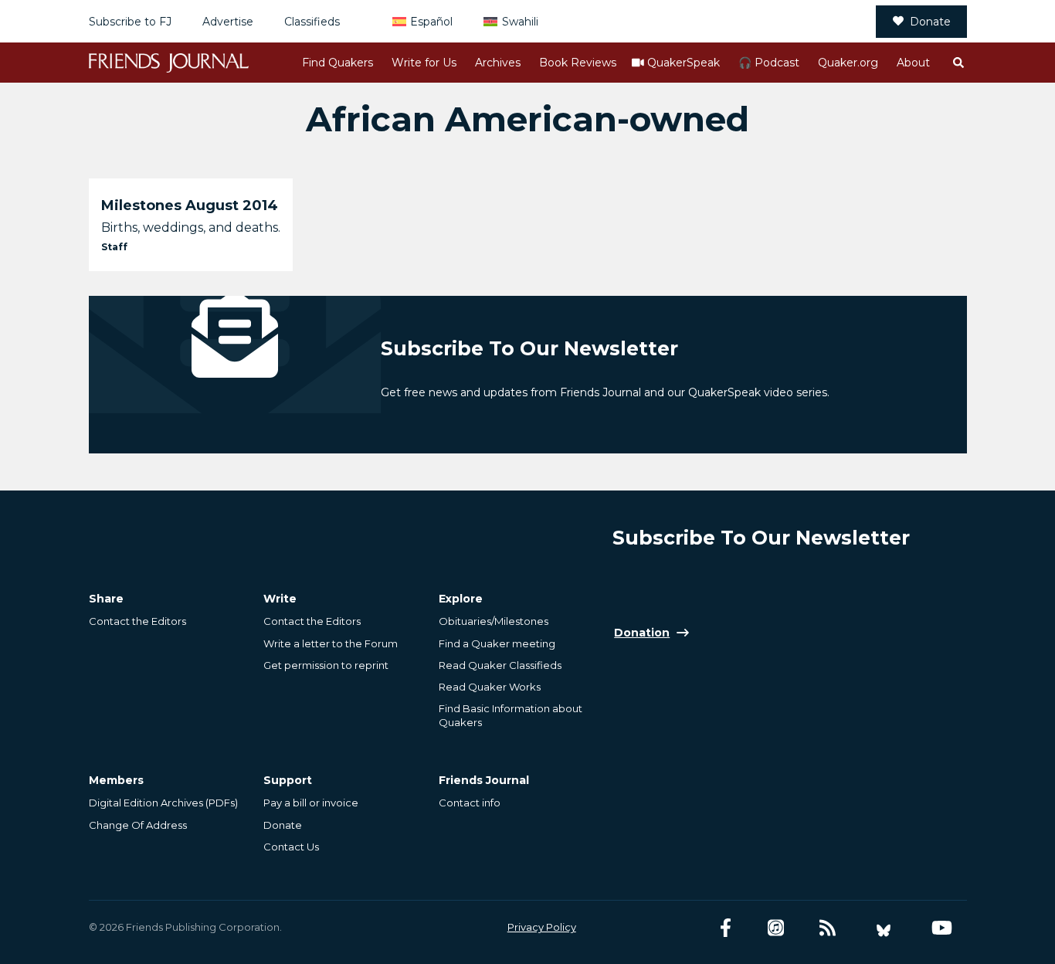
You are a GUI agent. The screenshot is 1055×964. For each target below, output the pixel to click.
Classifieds (312, 21)
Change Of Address (138, 825)
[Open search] (957, 62)
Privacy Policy (541, 927)
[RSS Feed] (827, 928)
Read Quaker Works (490, 687)
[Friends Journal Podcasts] (776, 928)
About (913, 62)
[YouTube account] (941, 928)
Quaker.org (848, 62)
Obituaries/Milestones (493, 621)
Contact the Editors (137, 621)
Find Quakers (337, 62)
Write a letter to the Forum (330, 643)
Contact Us (291, 846)
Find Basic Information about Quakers (510, 715)
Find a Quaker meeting (497, 643)
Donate (930, 22)
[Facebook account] (725, 928)
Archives (498, 62)
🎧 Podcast (768, 62)
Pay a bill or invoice (310, 802)
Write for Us (424, 62)
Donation (642, 633)
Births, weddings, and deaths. (190, 227)
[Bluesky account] (883, 928)
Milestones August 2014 (189, 205)
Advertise (227, 21)
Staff (114, 247)
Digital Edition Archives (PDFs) (163, 802)
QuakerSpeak (683, 62)
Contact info (469, 802)
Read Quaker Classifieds (500, 665)
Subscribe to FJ (130, 21)
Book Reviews (577, 62)
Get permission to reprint (325, 665)
